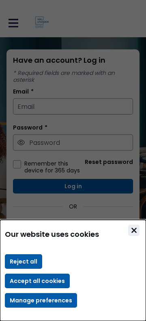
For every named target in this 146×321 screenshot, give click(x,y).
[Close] (134, 230)
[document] (73, 270)
